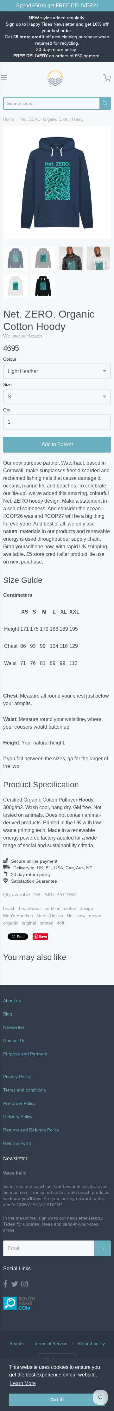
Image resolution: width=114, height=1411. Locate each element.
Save (43, 936)
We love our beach (22, 335)
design (86, 908)
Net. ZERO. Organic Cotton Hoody (52, 119)
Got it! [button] (57, 1399)
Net (70, 915)
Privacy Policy (17, 1076)
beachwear (30, 908)
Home (8, 119)
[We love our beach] (55, 78)
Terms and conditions (24, 1089)
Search (17, 1343)
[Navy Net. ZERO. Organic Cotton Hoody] (15, 258)
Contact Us (14, 1040)
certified (52, 908)
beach (9, 908)
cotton (70, 908)
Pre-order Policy (19, 1103)
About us (12, 1000)
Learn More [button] (23, 1383)
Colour (9, 359)
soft (60, 922)
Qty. (7, 410)
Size (7, 384)
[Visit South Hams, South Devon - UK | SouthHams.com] (19, 1314)
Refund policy (91, 1343)
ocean (95, 915)
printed (47, 922)
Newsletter (13, 1027)
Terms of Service (50, 1343)
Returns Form (17, 1143)
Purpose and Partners (25, 1053)
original (29, 922)
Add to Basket (57, 444)
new (81, 915)
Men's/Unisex (49, 915)
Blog (7, 1013)
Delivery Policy (17, 1116)
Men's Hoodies (18, 915)
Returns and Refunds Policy (31, 1129)
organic (10, 922)
